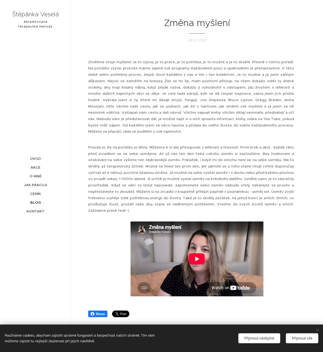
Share (100, 314)
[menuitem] (35, 158)
